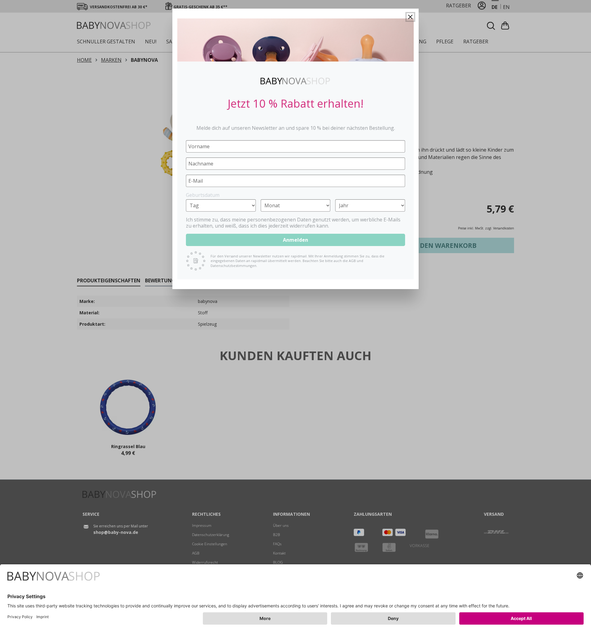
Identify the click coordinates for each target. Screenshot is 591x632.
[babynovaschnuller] (295, 40)
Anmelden (295, 240)
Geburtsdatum (202, 195)
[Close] (410, 17)
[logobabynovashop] (295, 81)
